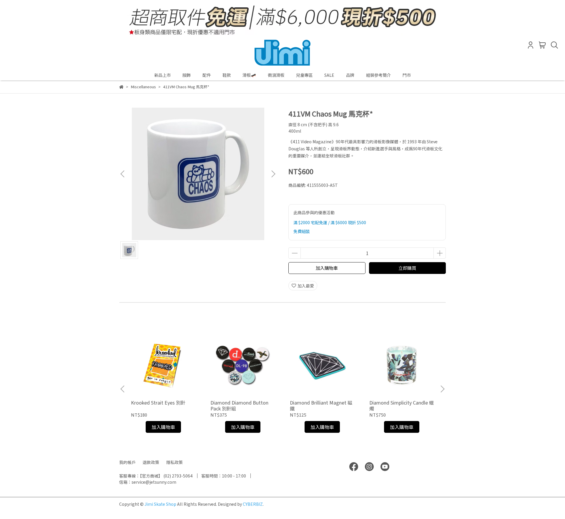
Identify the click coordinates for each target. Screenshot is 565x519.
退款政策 (151, 462)
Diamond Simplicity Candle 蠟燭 (401, 405)
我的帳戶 (127, 462)
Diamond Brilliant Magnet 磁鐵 (321, 405)
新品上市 (162, 75)
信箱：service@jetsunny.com (147, 482)
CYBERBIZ (253, 504)
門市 (407, 75)
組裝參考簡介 (378, 75)
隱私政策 (174, 462)
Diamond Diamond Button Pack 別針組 (239, 405)
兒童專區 (304, 75)
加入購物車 (327, 268)
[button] (273, 173)
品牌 (350, 75)
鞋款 (226, 75)
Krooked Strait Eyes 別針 (158, 402)
